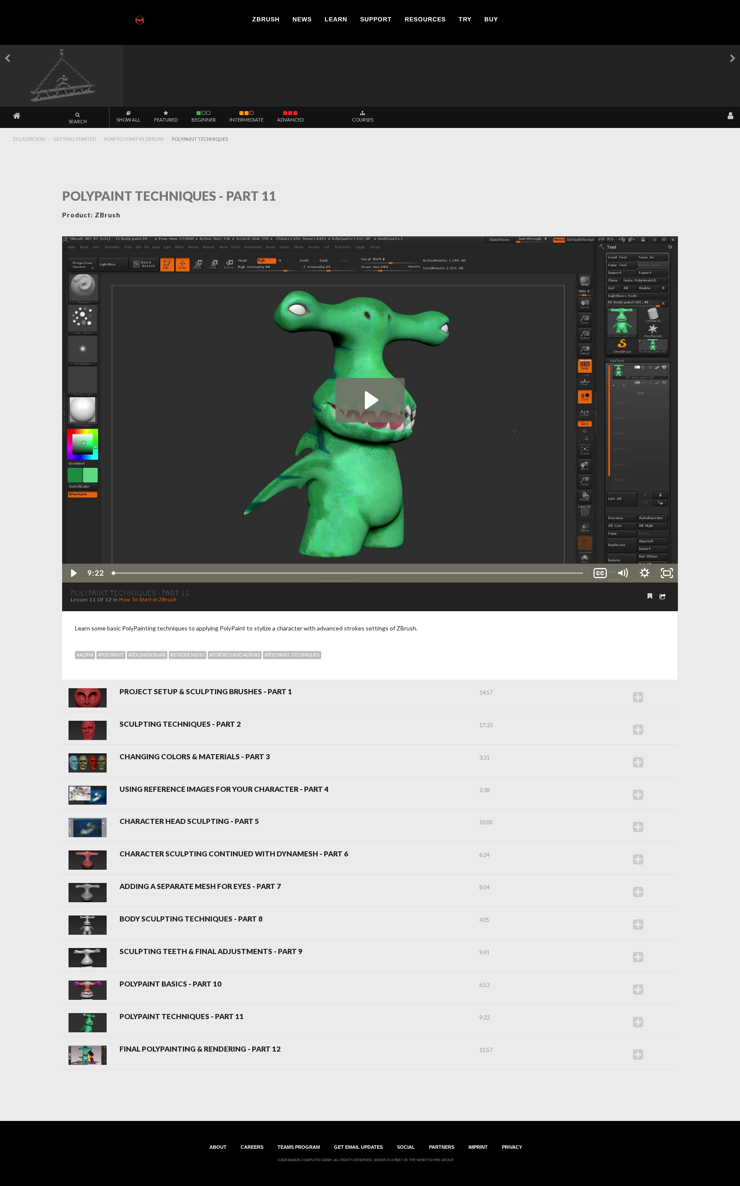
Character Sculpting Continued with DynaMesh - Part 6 (233, 854)
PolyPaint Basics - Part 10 (170, 984)
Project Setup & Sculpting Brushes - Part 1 (205, 692)
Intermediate (246, 119)
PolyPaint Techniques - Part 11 (181, 1016)
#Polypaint (111, 654)
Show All (128, 119)
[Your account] (730, 116)
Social (406, 1147)
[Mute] (622, 573)
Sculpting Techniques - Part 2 (180, 724)
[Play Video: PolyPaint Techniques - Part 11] (370, 400)
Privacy (512, 1147)
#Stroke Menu (187, 654)
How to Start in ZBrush (134, 139)
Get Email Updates (358, 1147)
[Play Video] (73, 573)
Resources (425, 19)
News (302, 19)
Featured (166, 119)
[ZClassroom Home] (16, 116)
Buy (491, 19)
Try (465, 19)
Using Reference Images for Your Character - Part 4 (223, 789)
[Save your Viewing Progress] (650, 596)
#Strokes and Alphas (234, 654)
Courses (362, 119)
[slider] (348, 573)
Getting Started (74, 139)
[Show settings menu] (644, 573)
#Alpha (85, 654)
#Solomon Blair (147, 654)
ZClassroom (29, 139)
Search (78, 121)
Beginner (203, 119)
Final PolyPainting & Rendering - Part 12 (199, 1049)
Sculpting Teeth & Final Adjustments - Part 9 (210, 951)
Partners (441, 1147)
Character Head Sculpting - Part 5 (189, 821)
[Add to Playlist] (638, 697)
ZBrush (266, 19)
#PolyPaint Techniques (292, 654)
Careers (252, 1147)
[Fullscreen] (667, 573)
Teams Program (299, 1147)
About (218, 1147)
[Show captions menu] (600, 573)
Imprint (478, 1147)
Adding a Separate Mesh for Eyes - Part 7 (200, 886)
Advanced (290, 119)
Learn (336, 19)
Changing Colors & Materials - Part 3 (194, 757)
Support (376, 19)
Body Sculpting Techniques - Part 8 (191, 919)
